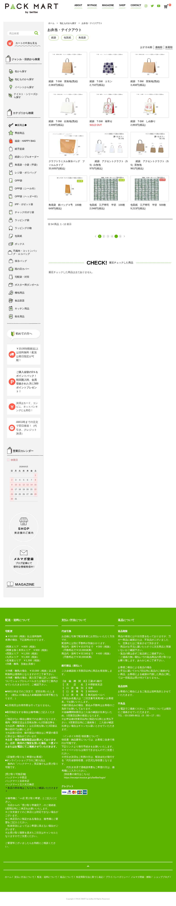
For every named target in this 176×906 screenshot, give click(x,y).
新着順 (169, 47)
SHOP (122, 5)
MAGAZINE (108, 5)
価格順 (158, 47)
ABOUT (78, 5)
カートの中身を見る (26, 43)
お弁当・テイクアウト (92, 23)
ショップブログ (161, 877)
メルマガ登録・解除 (141, 877)
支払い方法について (24, 877)
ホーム (51, 23)
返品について (66, 877)
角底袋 (82, 37)
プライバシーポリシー (117, 877)
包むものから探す (68, 23)
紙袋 (53, 37)
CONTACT (136, 5)
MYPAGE (92, 5)
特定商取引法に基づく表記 (89, 877)
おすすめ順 (146, 47)
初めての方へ (24, 333)
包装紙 (67, 37)
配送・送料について (47, 877)
